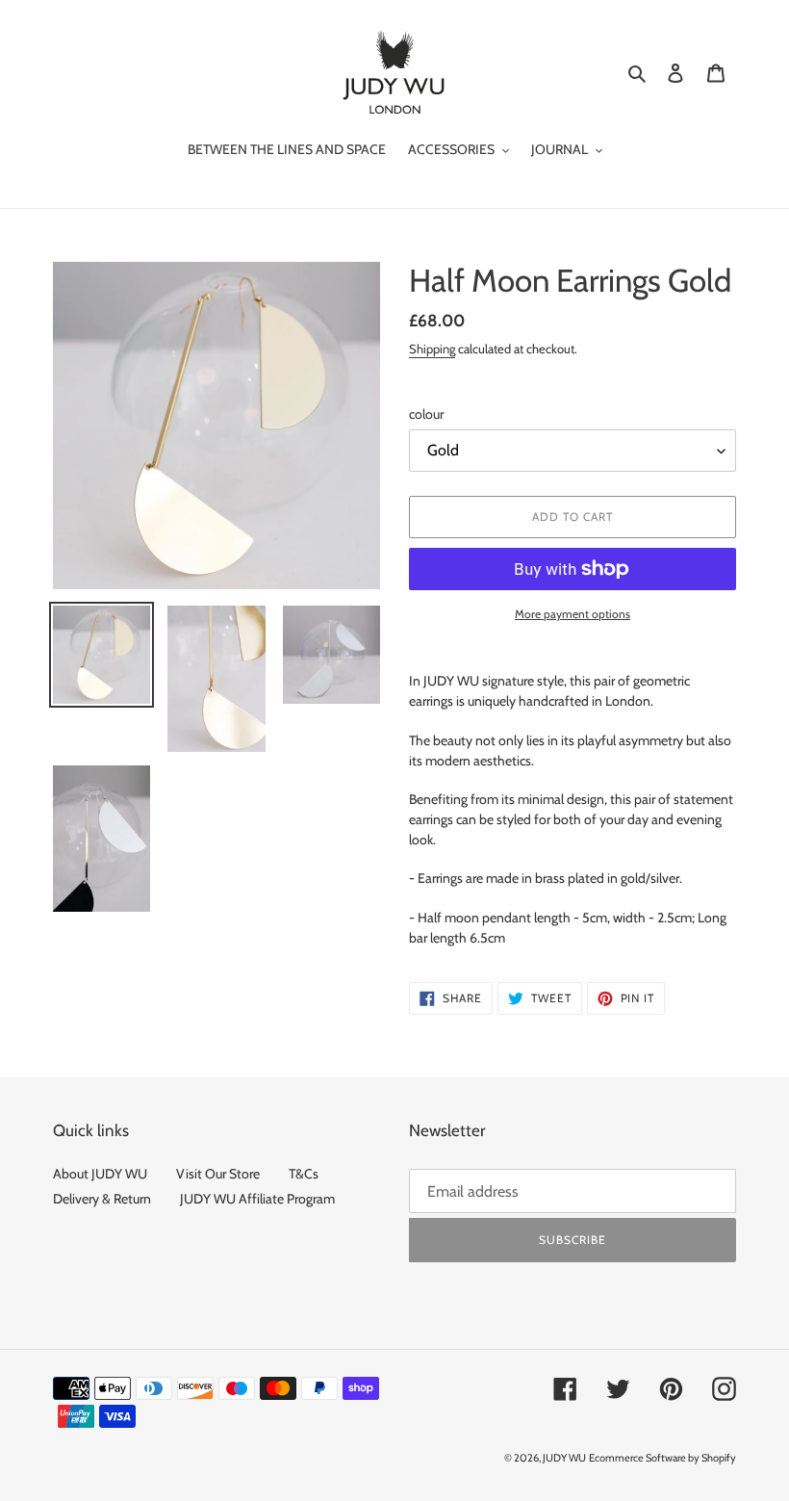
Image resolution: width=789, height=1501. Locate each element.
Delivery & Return (102, 1198)
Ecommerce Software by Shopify (662, 1457)
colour (426, 414)
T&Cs (303, 1173)
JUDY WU (564, 1457)
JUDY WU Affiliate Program (257, 1198)
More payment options (572, 614)
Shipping (432, 348)
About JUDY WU (100, 1173)
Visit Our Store (218, 1173)
